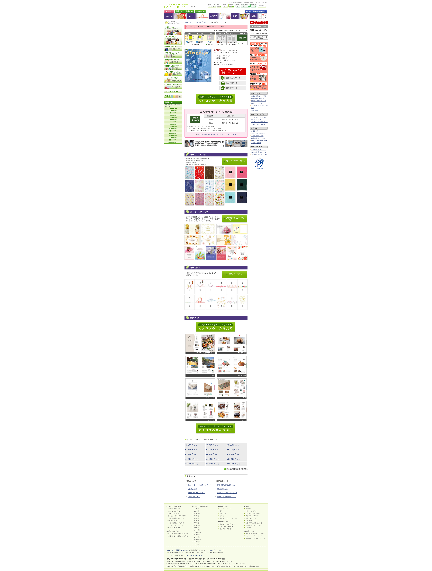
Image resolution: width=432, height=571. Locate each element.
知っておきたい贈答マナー (259, 140)
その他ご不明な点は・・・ (226, 497)
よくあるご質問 (225, 6)
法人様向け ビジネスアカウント (255, 538)
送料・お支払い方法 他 (258, 133)
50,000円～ (197, 542)
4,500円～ (197, 523)
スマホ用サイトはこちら (216, 550)
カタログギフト (263, 6)
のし (198, 16)
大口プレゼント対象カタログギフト (179, 536)
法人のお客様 (251, 11)
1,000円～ (197, 509)
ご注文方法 (237, 6)
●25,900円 (192, 464)
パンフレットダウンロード (259, 122)
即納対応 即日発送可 (257, 98)
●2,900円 (191, 445)
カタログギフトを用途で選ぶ (179, 11)
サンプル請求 (192, 489)
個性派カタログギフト (175, 520)
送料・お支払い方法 (245, 6)
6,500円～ (197, 527)
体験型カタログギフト (175, 513)
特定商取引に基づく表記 (253, 525)
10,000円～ (197, 530)
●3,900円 (233, 445)
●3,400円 (212, 445)
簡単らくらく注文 (256, 103)
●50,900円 (234, 464)
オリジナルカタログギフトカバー (240, 16)
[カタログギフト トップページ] (176, 7)
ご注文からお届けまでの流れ (227, 493)
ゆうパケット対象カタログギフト (178, 533)
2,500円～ (197, 513)
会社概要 (219, 6)
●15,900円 (213, 459)
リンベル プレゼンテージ (203, 22)
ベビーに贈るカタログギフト (177, 523)
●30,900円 (213, 464)
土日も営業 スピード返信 (259, 96)
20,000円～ (197, 535)
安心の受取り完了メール (258, 101)
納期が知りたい (222, 489)
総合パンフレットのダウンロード (199, 485)
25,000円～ (197, 537)
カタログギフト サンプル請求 (255, 533)
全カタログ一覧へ (194, 497)
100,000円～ (198, 544)
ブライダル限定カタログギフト (177, 516)
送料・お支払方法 (251, 511)
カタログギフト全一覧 (200, 11)
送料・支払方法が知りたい (226, 485)
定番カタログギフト (174, 509)
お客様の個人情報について (254, 523)
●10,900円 (234, 454)
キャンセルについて (252, 520)
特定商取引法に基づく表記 (259, 154)
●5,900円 (233, 449)
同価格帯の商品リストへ (196, 493)
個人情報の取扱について (258, 152)
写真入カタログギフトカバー (228, 524)
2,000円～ (197, 511)
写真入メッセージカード (227, 526)
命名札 (258, 16)
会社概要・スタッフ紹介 (258, 150)
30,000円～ (197, 539)
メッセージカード (220, 16)
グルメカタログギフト (175, 511)
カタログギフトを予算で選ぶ (189, 11)
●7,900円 (191, 454)
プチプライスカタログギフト (177, 525)
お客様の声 (231, 6)
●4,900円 (212, 449)
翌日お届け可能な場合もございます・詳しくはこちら (217, 134)
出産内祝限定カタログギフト (177, 518)
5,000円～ (197, 525)
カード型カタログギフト (175, 527)
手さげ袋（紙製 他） (226, 529)
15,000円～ (197, 532)
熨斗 (221, 511)
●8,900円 (212, 454)
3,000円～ (197, 516)
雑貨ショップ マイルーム (208, 6)
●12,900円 (192, 459)
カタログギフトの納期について (255, 513)
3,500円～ (197, 518)
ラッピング (175, 16)
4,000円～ (197, 520)
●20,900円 (234, 459)
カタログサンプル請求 (258, 124)
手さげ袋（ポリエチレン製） (228, 518)
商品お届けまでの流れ (258, 138)
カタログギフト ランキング (169, 11)
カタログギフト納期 (257, 136)
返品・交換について (252, 518)
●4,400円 (191, 449)
